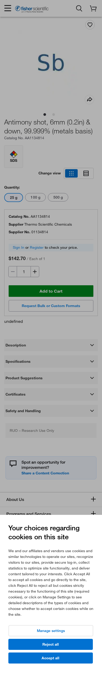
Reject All (50, 644)
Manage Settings (51, 630)
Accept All (50, 658)
